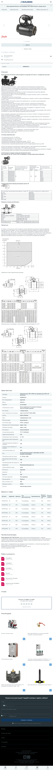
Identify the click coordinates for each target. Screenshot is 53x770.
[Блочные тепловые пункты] (13, 624)
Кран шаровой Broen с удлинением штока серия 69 (39, 684)
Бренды (3, 728)
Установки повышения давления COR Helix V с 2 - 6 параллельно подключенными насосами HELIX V (39, 660)
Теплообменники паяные (7, 659)
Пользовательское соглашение (26, 762)
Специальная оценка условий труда (26, 760)
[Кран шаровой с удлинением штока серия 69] (40, 675)
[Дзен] (28, 757)
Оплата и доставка (6, 733)
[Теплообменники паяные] (13, 650)
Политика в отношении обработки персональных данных (26, 761)
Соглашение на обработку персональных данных (26, 759)
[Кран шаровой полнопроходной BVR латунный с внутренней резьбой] (40, 624)
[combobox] (3, 705)
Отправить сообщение (26, 720)
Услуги (3, 737)
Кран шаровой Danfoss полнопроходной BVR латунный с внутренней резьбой (38, 634)
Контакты (3, 746)
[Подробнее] (24, 639)
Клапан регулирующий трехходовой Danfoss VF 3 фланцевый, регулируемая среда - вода (12, 685)
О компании (4, 742)
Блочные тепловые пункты (7, 633)
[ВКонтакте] (24, 757)
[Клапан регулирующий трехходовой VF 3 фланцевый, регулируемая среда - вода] (13, 675)
